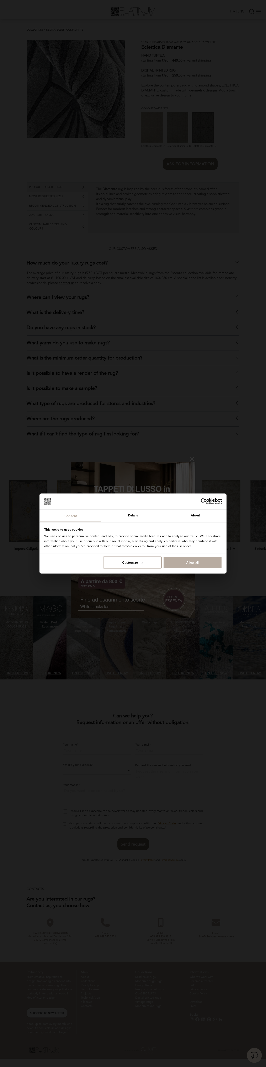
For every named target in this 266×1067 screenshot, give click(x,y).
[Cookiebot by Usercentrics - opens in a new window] (204, 501)
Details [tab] (133, 515)
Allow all (192, 562)
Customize (130, 562)
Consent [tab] (70, 515)
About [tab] (195, 515)
